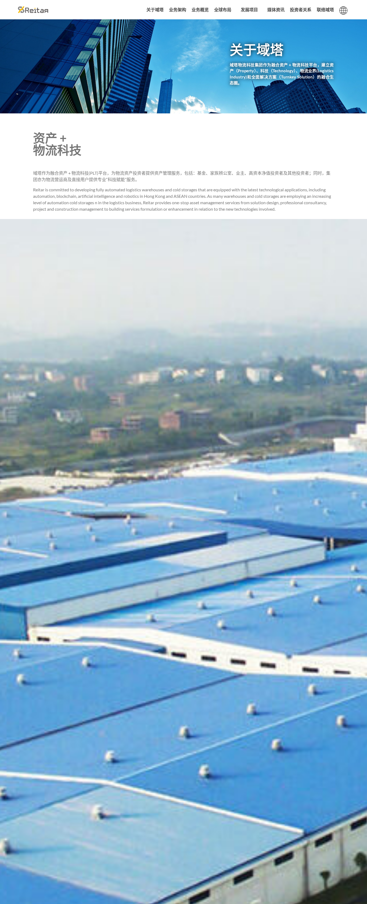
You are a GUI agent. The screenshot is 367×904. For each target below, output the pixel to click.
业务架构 (177, 9)
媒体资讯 (276, 9)
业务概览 (200, 9)
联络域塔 (325, 9)
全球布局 (222, 9)
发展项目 (249, 9)
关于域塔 (155, 9)
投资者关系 (300, 9)
